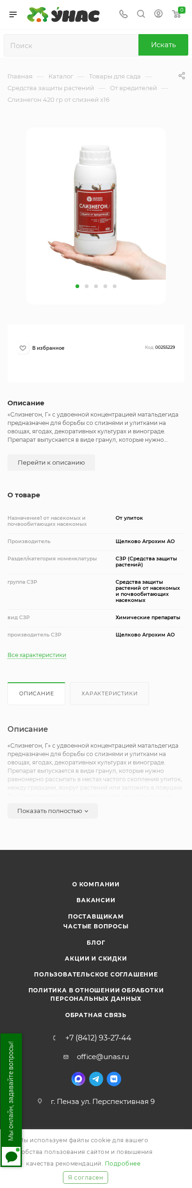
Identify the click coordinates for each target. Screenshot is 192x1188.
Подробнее (123, 1163)
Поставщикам (96, 916)
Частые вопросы (95, 926)
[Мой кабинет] (158, 14)
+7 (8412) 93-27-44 (98, 1038)
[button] (77, 286)
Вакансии (95, 900)
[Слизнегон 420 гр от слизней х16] (96, 209)
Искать (163, 44)
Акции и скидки (96, 958)
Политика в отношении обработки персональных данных (96, 994)
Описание (36, 693)
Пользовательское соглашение (96, 974)
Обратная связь (96, 1014)
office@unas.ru (103, 1056)
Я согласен (85, 1177)
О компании (96, 884)
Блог (96, 942)
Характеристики (109, 693)
